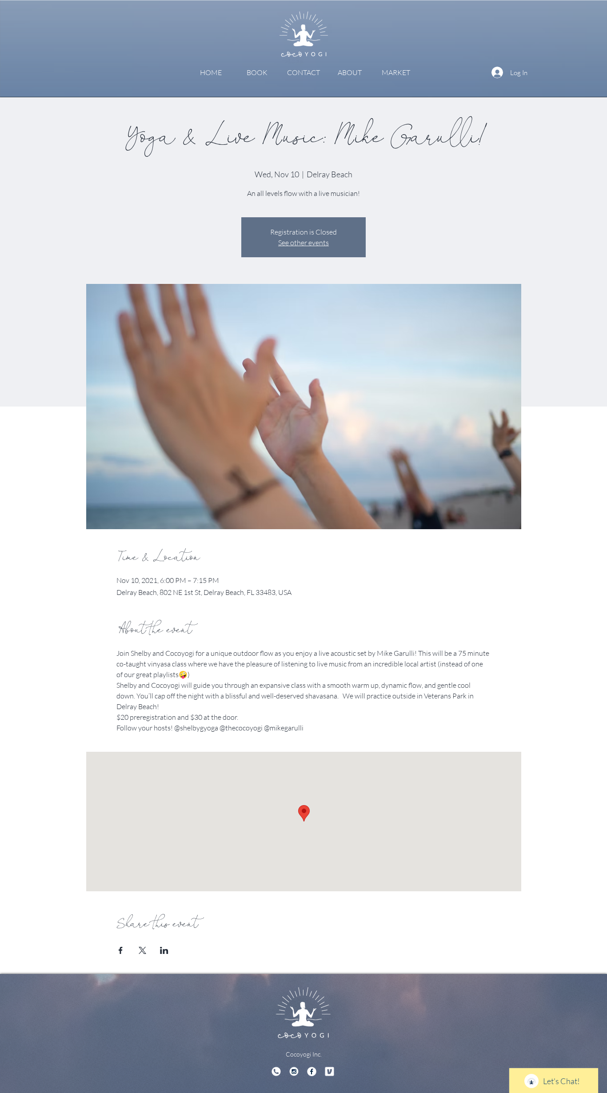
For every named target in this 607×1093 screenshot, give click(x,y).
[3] (276, 1071)
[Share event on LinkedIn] (164, 950)
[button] (257, 72)
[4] (329, 1071)
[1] (294, 1071)
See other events (303, 242)
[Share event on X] (142, 950)
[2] (311, 1071)
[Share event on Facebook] (120, 950)
